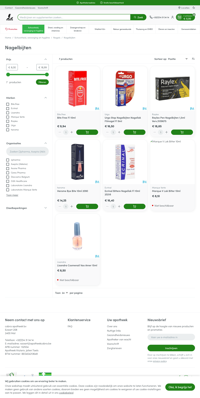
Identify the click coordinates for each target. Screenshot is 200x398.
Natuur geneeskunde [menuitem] (123, 30)
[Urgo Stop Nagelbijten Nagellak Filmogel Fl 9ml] (125, 88)
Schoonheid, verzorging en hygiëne (32, 37)
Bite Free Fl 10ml (66, 117)
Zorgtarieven (114, 348)
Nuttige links (114, 330)
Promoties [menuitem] (12, 29)
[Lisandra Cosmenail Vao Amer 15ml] (77, 236)
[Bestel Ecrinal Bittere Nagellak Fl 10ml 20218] (135, 206)
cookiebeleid (66, 392)
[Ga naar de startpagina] (9, 17)
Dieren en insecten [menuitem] (168, 30)
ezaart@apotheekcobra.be (35, 343)
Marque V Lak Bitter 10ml (166, 191)
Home (8, 37)
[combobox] (74, 17)
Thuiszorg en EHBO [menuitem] (145, 30)
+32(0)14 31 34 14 (25, 340)
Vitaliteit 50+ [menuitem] (103, 30)
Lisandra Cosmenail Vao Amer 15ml (77, 265)
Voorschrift (43, 7)
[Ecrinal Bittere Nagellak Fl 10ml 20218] (125, 162)
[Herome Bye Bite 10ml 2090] (77, 162)
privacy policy (160, 361)
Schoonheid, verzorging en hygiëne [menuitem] (34, 29)
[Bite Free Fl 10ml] (77, 88)
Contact (9, 7)
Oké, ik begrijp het (180, 387)
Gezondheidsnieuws (25, 7)
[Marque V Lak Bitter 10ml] (172, 162)
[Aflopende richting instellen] (193, 59)
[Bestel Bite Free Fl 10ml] (87, 132)
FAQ (70, 326)
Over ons (112, 326)
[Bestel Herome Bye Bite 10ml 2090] (87, 206)
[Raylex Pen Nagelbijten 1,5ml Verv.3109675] (172, 88)
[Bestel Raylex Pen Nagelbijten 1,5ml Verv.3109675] (182, 132)
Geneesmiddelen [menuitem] (190, 30)
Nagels (56, 37)
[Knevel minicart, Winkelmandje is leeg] (179, 17)
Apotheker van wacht (119, 339)
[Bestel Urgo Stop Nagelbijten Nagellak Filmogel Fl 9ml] (135, 132)
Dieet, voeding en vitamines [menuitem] (57, 29)
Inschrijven (171, 348)
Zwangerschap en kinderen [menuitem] (79, 29)
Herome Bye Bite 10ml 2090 (72, 191)
